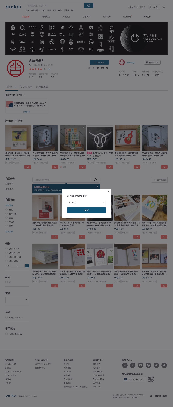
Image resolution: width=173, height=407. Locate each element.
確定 (86, 209)
